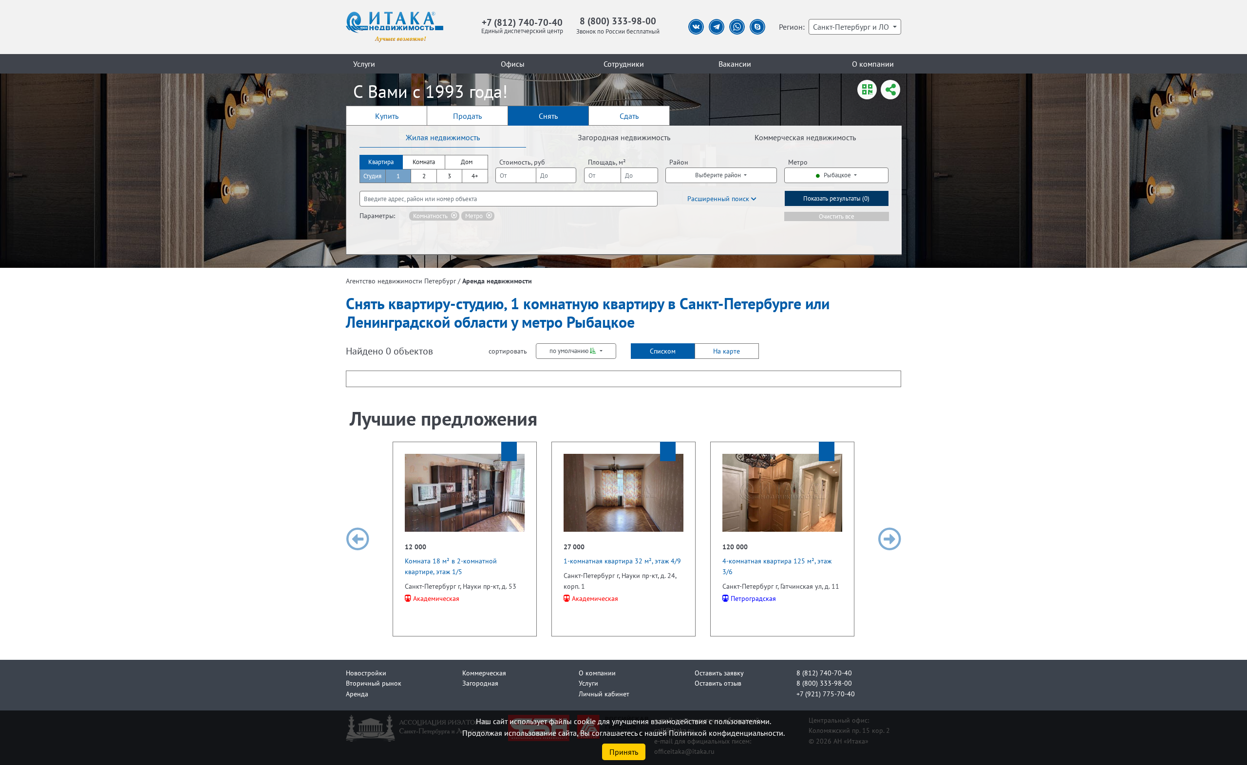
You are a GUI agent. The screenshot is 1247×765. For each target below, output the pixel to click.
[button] (357, 539)
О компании (873, 64)
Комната (424, 162)
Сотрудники (624, 64)
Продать (467, 116)
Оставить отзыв (718, 683)
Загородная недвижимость (624, 137)
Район (678, 162)
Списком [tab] (663, 350)
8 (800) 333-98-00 (618, 21)
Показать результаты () (836, 198)
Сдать (629, 116)
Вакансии (734, 64)
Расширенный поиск (719, 198)
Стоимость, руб (522, 162)
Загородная (480, 683)
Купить (386, 116)
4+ (475, 176)
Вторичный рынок (373, 683)
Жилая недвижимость (443, 137)
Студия (372, 176)
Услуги (364, 64)
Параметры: (377, 215)
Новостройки (366, 672)
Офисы (513, 64)
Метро (798, 162)
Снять (548, 116)
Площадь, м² (607, 162)
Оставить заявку (719, 672)
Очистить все (836, 216)
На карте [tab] (726, 350)
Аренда (357, 693)
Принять (623, 752)
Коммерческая (484, 672)
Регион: (792, 27)
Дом (466, 162)
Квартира (381, 162)
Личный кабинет (604, 693)
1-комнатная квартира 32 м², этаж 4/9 (622, 560)
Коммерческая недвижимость (805, 137)
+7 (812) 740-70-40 (522, 22)
